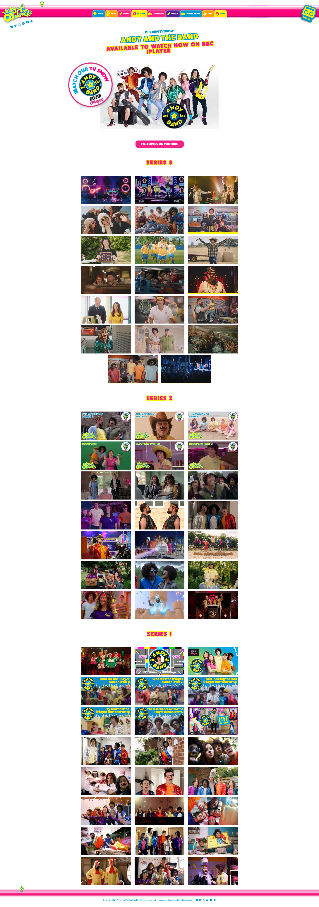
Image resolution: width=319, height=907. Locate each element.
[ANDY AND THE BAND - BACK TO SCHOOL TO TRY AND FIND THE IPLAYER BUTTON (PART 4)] (106, 721)
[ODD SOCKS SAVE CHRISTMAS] (106, 661)
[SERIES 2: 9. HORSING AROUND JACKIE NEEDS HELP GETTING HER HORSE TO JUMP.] (213, 545)
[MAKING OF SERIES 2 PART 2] (159, 426)
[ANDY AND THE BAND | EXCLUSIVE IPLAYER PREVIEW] (213, 661)
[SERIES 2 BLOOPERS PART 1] (106, 455)
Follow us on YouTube (159, 144)
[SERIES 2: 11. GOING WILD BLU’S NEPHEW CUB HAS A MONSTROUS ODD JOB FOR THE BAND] (159, 575)
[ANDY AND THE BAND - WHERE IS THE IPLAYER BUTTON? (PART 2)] (159, 691)
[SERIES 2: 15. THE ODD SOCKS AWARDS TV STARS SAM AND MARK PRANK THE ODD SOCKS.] (213, 605)
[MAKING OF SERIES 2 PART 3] (213, 426)
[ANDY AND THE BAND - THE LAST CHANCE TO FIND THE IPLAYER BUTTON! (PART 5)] (159, 721)
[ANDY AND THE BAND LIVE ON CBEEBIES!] (159, 661)
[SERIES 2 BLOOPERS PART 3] (213, 455)
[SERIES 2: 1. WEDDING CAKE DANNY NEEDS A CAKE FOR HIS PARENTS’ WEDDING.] (106, 485)
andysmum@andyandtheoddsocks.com (176, 899)
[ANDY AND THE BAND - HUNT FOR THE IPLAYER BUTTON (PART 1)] (106, 691)
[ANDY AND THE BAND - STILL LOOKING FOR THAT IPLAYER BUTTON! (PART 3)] (213, 691)
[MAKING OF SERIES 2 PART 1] (106, 426)
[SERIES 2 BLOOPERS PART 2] (159, 455)
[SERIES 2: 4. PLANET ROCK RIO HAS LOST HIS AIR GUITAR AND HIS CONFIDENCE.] (106, 515)
